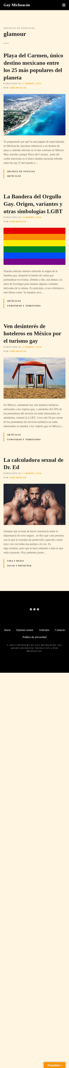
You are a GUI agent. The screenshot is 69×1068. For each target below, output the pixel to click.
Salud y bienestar (19, 566)
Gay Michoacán (17, 5)
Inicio (7, 629)
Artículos (14, 176)
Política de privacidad (34, 637)
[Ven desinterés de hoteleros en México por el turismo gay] (34, 359)
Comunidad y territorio (24, 306)
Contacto (60, 629)
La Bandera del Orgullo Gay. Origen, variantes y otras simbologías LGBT (33, 203)
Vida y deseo (15, 561)
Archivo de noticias (21, 171)
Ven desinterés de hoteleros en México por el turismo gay (32, 333)
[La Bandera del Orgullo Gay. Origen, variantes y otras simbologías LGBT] (34, 229)
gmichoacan (18, 88)
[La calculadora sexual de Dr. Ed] (34, 485)
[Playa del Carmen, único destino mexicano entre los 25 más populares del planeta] (34, 95)
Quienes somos (24, 629)
